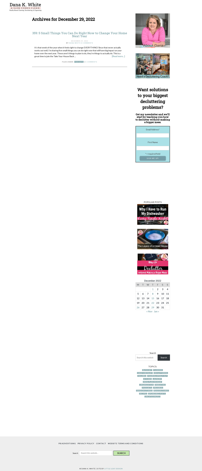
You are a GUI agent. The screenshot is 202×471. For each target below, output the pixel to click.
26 (138, 307)
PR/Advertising (67, 443)
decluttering (161, 373)
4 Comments (87, 43)
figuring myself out (157, 376)
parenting (160, 385)
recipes (143, 394)
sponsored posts (157, 394)
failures (142, 376)
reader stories (161, 390)
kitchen (147, 379)
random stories (144, 390)
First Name (153, 142)
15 (152, 298)
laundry (157, 379)
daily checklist (144, 373)
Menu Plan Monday (152, 382)
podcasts (78, 62)
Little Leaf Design (113, 469)
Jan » (156, 311)
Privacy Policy (86, 443)
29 (152, 307)
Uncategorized (152, 396)
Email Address (153, 129)
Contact (101, 443)
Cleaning (158, 370)
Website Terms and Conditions (125, 443)
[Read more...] (118, 56)
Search (153, 353)
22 (152, 302)
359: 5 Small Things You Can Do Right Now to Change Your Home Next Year (79, 34)
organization (146, 385)
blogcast (147, 370)
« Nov (149, 311)
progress (158, 388)
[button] (121, 453)
